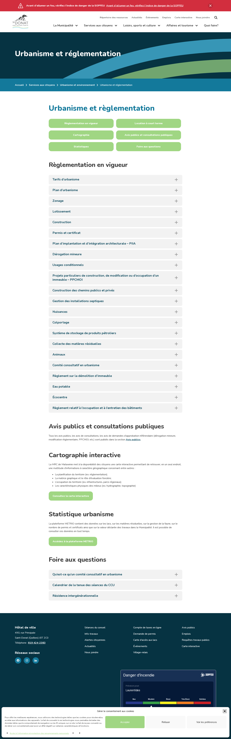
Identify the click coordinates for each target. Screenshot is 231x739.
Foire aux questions (149, 146)
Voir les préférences (206, 722)
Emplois (166, 17)
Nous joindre (203, 17)
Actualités (137, 17)
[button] (224, 711)
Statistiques (81, 146)
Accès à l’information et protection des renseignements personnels (39, 733)
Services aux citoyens (100, 26)
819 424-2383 (37, 643)
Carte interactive (183, 17)
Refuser (166, 722)
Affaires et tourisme (182, 26)
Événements (152, 17)
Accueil (19, 85)
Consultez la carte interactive (71, 496)
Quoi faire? (211, 25)
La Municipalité (65, 26)
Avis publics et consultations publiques (149, 135)
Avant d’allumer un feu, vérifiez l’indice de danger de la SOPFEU (144, 5)
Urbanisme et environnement (77, 85)
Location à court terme (149, 123)
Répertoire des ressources (114, 17)
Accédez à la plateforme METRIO (73, 541)
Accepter (125, 722)
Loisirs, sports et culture (141, 26)
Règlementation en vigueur (81, 123)
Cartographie (81, 135)
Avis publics (133, 439)
